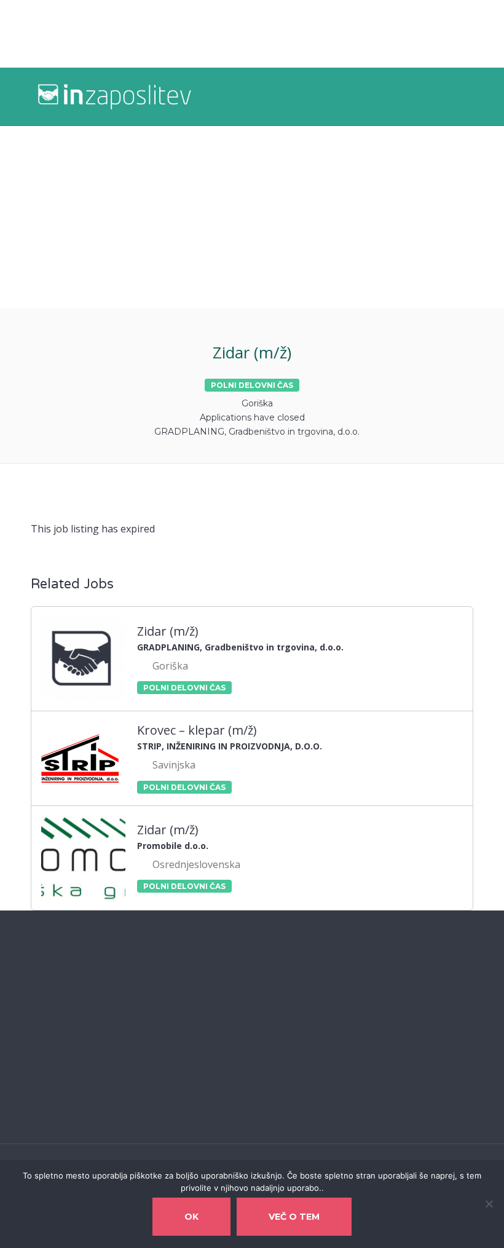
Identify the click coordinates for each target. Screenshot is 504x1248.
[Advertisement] (252, 217)
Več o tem (294, 1216)
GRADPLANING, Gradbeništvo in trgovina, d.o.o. (257, 431)
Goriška (257, 403)
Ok (191, 1216)
